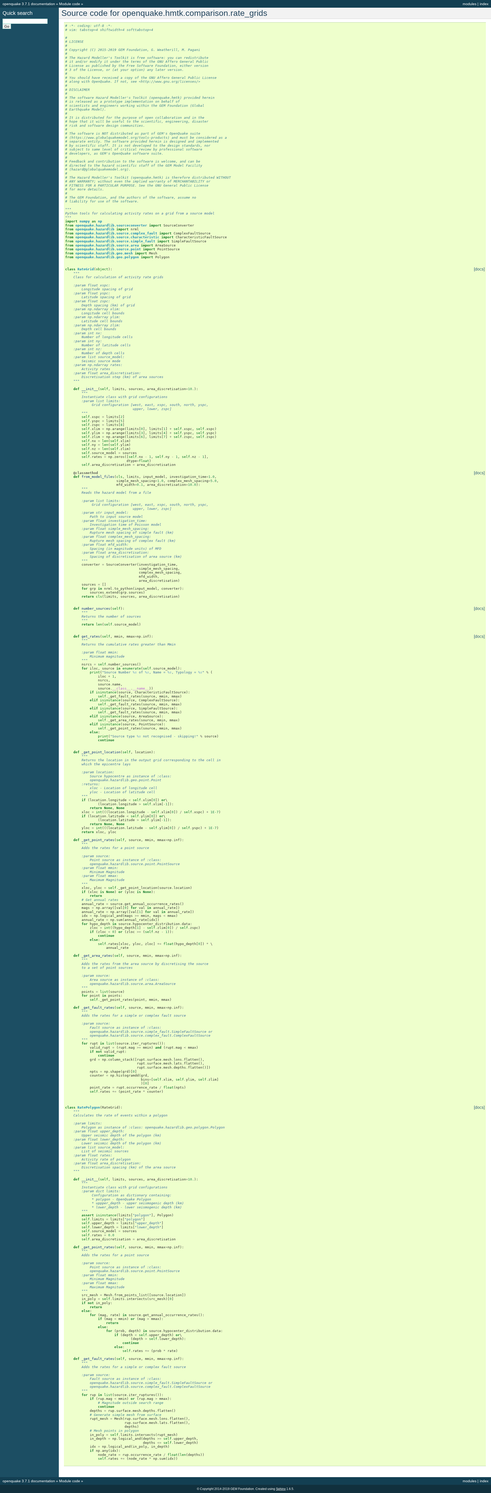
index (484, 4)
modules (469, 4)
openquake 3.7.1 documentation (29, 4)
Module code (69, 4)
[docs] (479, 269)
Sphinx (281, 1489)
